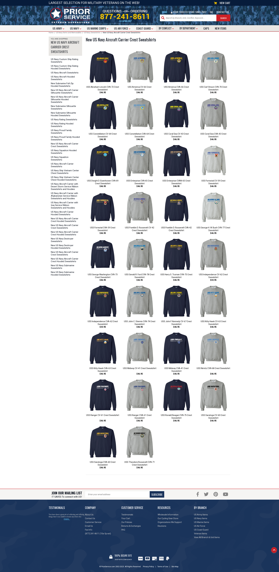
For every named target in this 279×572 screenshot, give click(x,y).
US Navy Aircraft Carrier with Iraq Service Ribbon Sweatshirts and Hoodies (64, 205)
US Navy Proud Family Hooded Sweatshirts (65, 138)
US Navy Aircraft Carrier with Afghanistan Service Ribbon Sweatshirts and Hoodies (64, 196)
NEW (220, 28)
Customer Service (93, 522)
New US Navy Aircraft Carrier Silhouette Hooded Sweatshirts (64, 99)
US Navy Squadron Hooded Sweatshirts (64, 151)
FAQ (211, 12)
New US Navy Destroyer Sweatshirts (62, 240)
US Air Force (199, 526)
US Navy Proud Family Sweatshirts (61, 131)
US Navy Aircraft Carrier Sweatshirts (62, 165)
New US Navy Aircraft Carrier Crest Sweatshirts (64, 145)
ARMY (58, 28)
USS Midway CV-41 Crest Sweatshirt (139, 368)
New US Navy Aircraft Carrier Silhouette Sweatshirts (64, 91)
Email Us (89, 526)
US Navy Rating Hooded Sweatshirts (62, 125)
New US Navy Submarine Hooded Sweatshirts (62, 273)
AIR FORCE (121, 28)
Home (51, 33)
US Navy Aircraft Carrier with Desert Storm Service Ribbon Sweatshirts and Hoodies (64, 186)
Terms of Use (162, 567)
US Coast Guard (201, 530)
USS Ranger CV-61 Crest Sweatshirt (102, 415)
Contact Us (90, 518)
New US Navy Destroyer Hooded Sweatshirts (62, 246)
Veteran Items (200, 533)
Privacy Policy (148, 567)
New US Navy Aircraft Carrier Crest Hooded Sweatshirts (64, 220)
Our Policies (126, 522)
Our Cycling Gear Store (168, 518)
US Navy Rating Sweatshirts (64, 119)
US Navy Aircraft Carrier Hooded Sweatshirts (62, 213)
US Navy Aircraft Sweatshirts (64, 72)
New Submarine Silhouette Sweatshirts (63, 107)
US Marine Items (201, 522)
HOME (164, 12)
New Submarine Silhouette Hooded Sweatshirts (63, 114)
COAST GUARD (143, 28)
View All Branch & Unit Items (207, 537)
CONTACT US (223, 12)
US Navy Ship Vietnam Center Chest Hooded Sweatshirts (65, 178)
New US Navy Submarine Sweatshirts (62, 266)
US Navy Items (200, 518)
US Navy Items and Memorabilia (68, 33)
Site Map (174, 567)
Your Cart (125, 518)
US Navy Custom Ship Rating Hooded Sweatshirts (64, 67)
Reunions (162, 526)
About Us (89, 514)
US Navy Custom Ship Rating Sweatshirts (64, 60)
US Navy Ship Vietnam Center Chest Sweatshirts (65, 171)
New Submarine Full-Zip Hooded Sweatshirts (62, 84)
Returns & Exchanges (131, 526)
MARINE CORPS (97, 28)
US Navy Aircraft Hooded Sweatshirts (63, 78)
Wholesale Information (168, 514)
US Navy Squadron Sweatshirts (59, 158)
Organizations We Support (170, 522)
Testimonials (127, 514)
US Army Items (201, 514)
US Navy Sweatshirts (92, 33)
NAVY (75, 28)
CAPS (206, 28)
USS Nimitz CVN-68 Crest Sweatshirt (213, 368)
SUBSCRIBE (156, 494)
